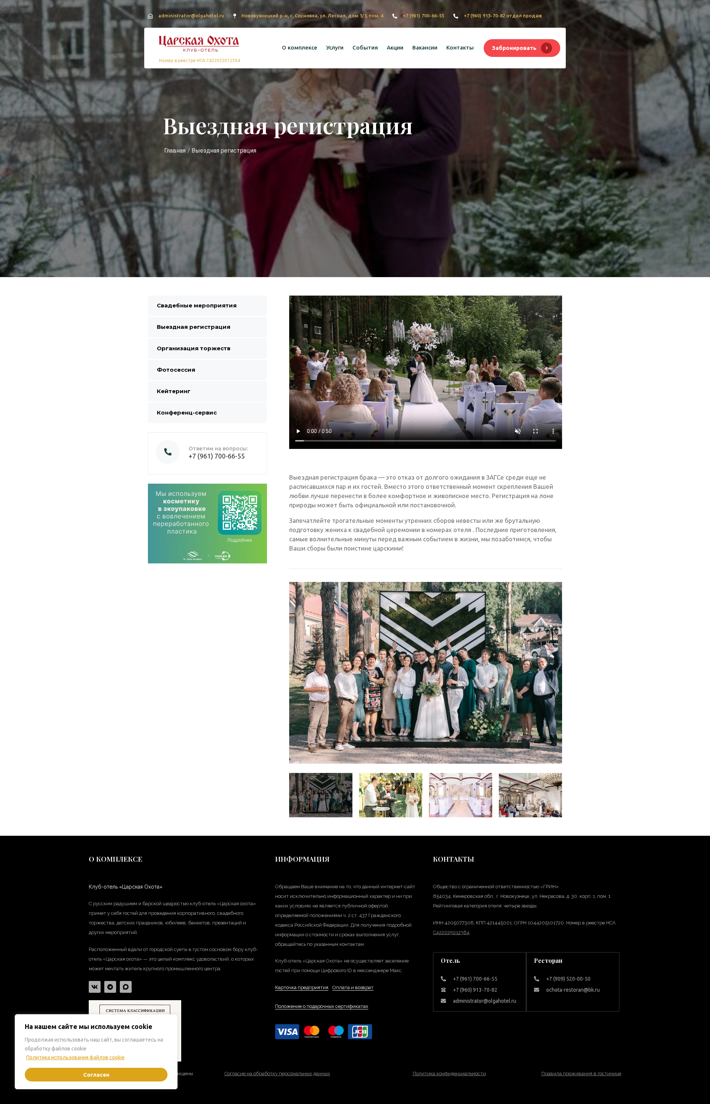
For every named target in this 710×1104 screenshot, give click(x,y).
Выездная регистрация (193, 326)
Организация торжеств (193, 348)
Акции (395, 47)
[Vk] (95, 987)
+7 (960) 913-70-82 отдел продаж (503, 15)
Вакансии (424, 47)
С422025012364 (451, 932)
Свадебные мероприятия (197, 305)
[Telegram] (110, 987)
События (365, 47)
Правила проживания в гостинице (581, 1073)
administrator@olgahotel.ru (191, 15)
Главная (175, 150)
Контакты (460, 47)
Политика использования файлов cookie (75, 1057)
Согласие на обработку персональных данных (277, 1073)
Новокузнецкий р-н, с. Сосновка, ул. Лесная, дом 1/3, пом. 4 (312, 15)
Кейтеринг (173, 391)
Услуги (335, 47)
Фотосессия (176, 369)
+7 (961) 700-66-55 (423, 15)
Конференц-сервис (187, 412)
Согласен (96, 1074)
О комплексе (299, 47)
